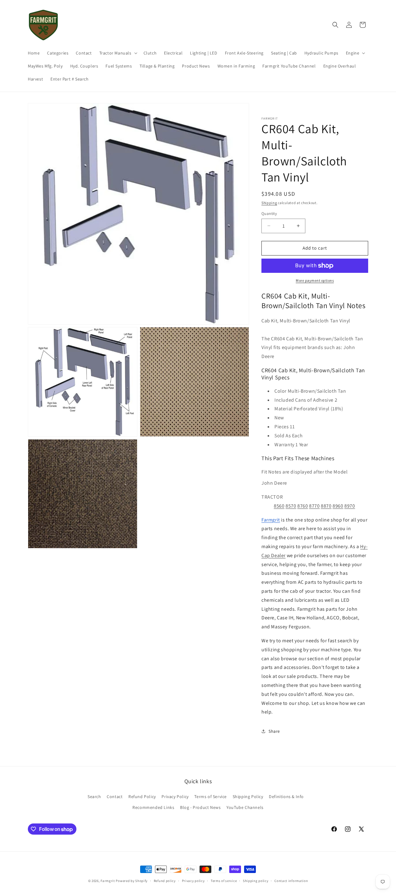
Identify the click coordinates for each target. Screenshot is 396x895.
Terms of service (224, 881)
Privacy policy (193, 881)
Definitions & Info (286, 796)
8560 (279, 506)
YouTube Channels (245, 807)
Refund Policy (142, 796)
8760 (302, 506)
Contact (115, 796)
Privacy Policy (174, 796)
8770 (314, 506)
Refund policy (165, 881)
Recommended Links (153, 807)
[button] (118, 52)
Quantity (269, 213)
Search (94, 796)
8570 (291, 506)
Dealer (278, 555)
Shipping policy (256, 881)
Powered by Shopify (132, 881)
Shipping (269, 202)
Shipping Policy (248, 796)
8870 (326, 506)
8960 (338, 506)
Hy (363, 546)
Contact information (291, 881)
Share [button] (274, 731)
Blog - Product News (200, 807)
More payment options (315, 280)
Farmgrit (108, 881)
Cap (265, 555)
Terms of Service (210, 796)
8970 (349, 506)
